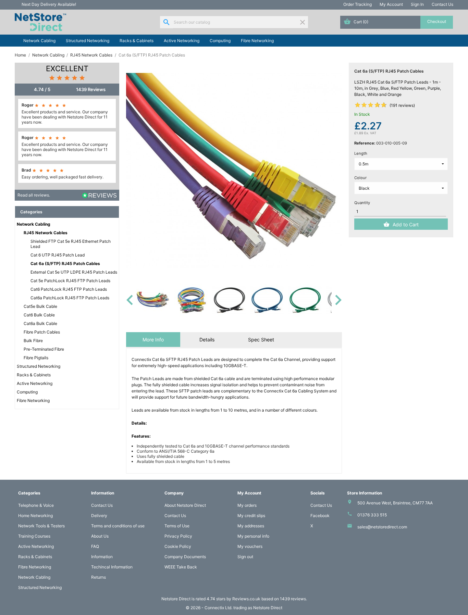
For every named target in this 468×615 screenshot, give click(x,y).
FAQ (95, 546)
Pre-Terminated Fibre (44, 349)
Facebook (320, 515)
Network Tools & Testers (41, 525)
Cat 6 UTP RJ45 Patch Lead (57, 255)
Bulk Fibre (33, 340)
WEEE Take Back (180, 566)
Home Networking (35, 515)
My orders (247, 505)
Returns (98, 577)
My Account (391, 4)
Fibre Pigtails (36, 357)
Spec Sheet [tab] (261, 339)
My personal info (253, 536)
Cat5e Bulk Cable (40, 306)
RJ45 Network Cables (45, 232)
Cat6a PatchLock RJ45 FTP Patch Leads (69, 297)
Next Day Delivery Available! (49, 4)
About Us (100, 536)
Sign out (245, 556)
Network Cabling (39, 40)
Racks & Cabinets (136, 40)
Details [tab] (206, 339)
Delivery (99, 515)
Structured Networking (87, 40)
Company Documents (185, 556)
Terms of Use (176, 525)
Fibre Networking (257, 40)
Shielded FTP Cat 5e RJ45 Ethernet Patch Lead (70, 244)
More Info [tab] (153, 339)
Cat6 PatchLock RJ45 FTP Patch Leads (68, 289)
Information (102, 556)
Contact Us (442, 4)
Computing (220, 40)
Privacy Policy (178, 536)
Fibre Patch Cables (42, 332)
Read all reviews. (33, 195)
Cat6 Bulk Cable (39, 314)
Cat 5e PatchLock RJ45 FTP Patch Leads (70, 280)
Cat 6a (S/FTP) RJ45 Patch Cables (65, 263)
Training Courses (34, 536)
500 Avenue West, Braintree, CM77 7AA (395, 502)
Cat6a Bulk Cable (40, 323)
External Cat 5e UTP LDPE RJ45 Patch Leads (73, 272)
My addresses (250, 525)
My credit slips (251, 515)
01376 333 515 (372, 514)
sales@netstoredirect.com (382, 526)
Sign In (417, 4)
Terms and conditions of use (118, 525)
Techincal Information (112, 566)
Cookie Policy (177, 546)
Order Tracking (357, 4)
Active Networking (181, 40)
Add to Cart (406, 224)
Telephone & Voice (36, 505)
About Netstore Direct (185, 505)
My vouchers (249, 546)
